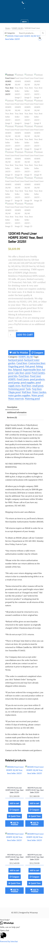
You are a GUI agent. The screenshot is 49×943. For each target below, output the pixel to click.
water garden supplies (19, 395)
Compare (38, 352)
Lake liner (19, 372)
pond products (37, 379)
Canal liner (21, 363)
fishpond (17, 369)
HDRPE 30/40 (17, 28)
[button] (40, 38)
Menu (24, 22)
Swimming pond (16, 389)
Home (7, 28)
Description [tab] (12, 407)
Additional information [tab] (17, 412)
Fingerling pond (16, 366)
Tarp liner (36, 389)
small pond (37, 385)
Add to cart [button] (14, 803)
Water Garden (39, 392)
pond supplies (28, 382)
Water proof (37, 395)
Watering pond (32, 398)
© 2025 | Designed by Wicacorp (24, 912)
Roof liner (26, 385)
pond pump (14, 382)
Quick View (15, 816)
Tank (28, 389)
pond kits (12, 376)
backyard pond (15, 360)
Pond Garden (38, 372)
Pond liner (24, 376)
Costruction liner (36, 363)
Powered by (9, 941)
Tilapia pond (14, 392)
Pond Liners (23, 379)
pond (27, 372)
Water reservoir (16, 398)
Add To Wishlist (20, 352)
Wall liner (26, 392)
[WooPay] (27, 344)
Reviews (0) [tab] (12, 417)
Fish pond (30, 366)
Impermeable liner (32, 369)
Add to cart (25, 334)
